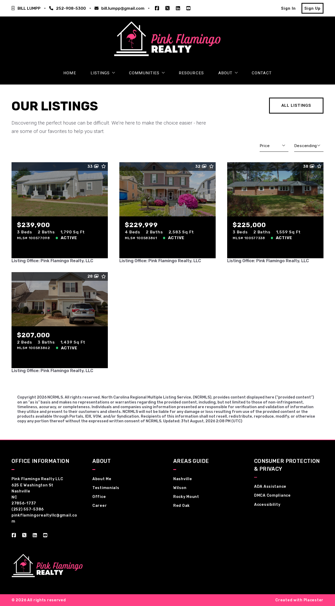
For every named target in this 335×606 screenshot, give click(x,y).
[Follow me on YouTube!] (188, 8)
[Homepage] (167, 40)
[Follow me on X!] (167, 8)
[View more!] (99, 249)
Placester (313, 600)
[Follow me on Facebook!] (157, 8)
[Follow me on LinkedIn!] (178, 8)
